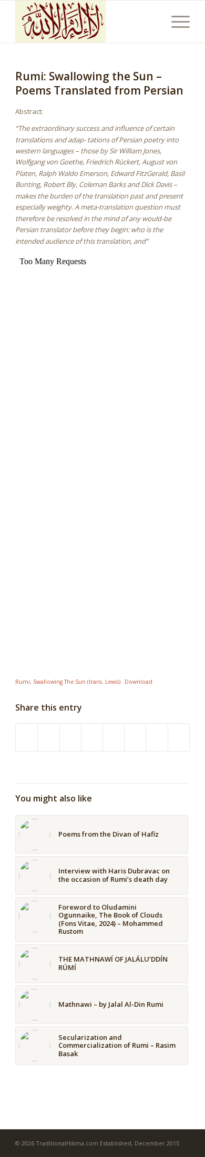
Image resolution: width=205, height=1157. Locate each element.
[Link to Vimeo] (156, 737)
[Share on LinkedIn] (91, 737)
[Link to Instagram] (135, 737)
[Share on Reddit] (113, 737)
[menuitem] (175, 22)
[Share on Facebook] (26, 737)
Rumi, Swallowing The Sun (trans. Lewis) (67, 681)
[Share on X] (48, 737)
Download (138, 681)
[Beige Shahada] (85, 22)
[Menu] (175, 22)
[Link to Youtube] (178, 737)
